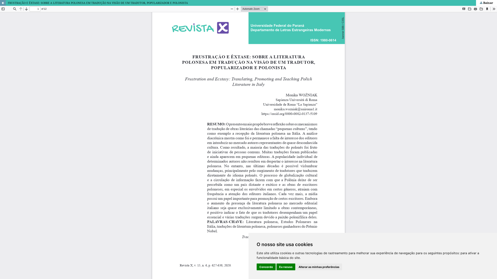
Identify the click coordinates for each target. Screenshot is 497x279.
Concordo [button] (266, 267)
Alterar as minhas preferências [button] (319, 267)
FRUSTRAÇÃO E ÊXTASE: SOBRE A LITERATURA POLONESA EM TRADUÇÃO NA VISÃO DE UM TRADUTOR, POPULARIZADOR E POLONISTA (98, 3)
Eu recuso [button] (286, 267)
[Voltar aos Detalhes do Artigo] (3, 3)
